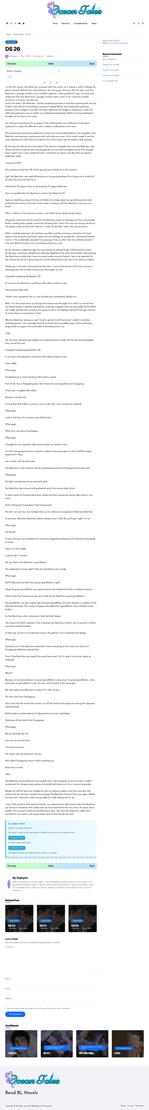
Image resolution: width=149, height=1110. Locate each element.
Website (8, 998)
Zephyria (22, 877)
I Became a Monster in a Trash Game (91, 1047)
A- (44, 83)
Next (92, 63)
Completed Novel (80, 23)
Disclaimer (140, 1106)
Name (8, 979)
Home (55, 23)
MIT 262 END (86, 1053)
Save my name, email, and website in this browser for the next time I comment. (38, 1008)
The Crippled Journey (124, 1048)
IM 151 (47, 1053)
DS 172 (11, 925)
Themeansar (47, 1106)
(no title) (116, 65)
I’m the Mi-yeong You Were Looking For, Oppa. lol (55, 1047)
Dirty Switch (11, 42)
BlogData (35, 1106)
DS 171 (43, 925)
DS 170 (75, 925)
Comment (9, 947)
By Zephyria (13, 56)
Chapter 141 (112, 59)
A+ (57, 83)
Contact (131, 1106)
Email (8, 989)
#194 (117, 1053)
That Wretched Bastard (18, 1048)
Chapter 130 (112, 81)
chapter (50, 56)
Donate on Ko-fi (18, 848)
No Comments (38, 56)
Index (51, 63)
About (94, 23)
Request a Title (17, 838)
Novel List (65, 23)
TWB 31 (12, 1053)
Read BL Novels (21, 1093)
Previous (11, 63)
